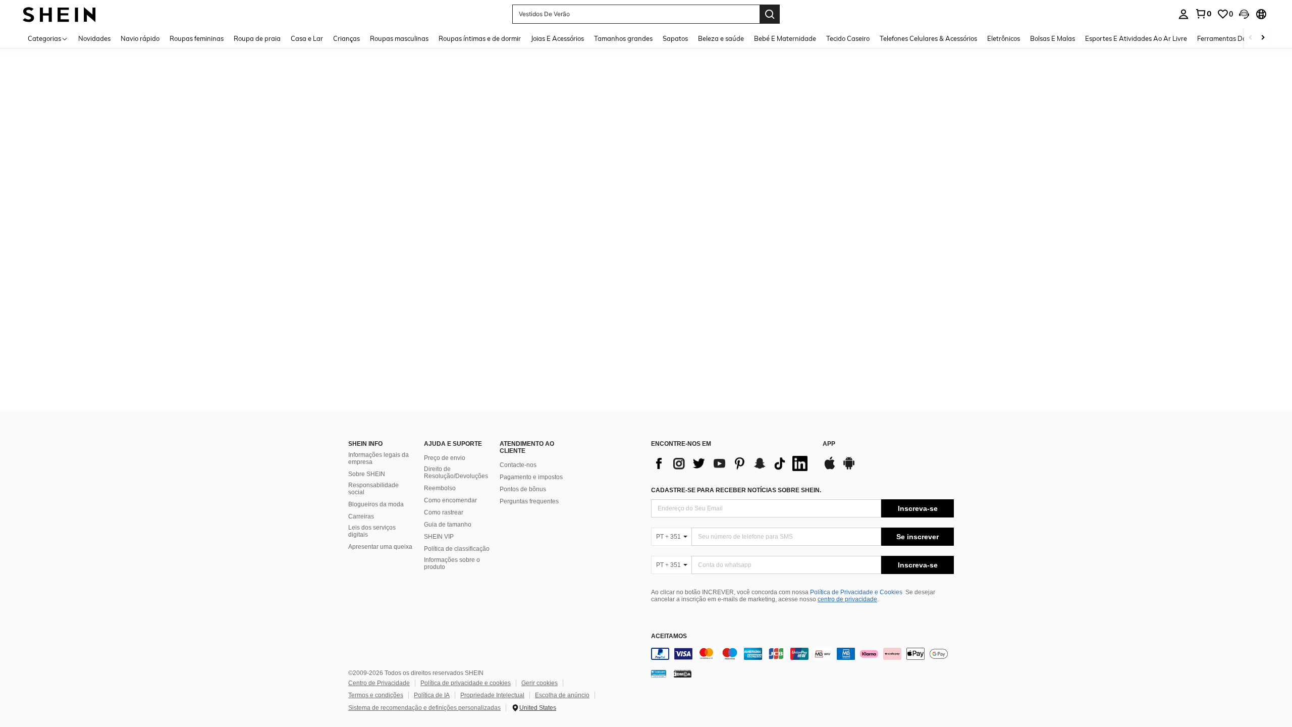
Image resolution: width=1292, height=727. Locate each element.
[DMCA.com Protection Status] (682, 673)
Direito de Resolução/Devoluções (456, 472)
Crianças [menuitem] (346, 38)
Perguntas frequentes (529, 501)
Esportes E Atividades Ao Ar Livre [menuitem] (1136, 38)
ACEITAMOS (669, 636)
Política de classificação (457, 548)
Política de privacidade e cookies (465, 683)
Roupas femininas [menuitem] (197, 38)
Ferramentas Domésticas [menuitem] (1234, 38)
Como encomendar (450, 500)
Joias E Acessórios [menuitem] (557, 38)
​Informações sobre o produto (452, 563)
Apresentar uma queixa (380, 546)
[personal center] (1183, 14)
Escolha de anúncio (562, 695)
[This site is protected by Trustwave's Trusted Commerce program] (658, 673)
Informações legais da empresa (378, 458)
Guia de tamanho (447, 524)
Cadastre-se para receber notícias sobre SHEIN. (736, 490)
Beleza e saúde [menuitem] (721, 38)
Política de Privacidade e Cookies (856, 592)
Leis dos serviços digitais (372, 531)
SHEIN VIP (439, 536)
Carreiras (361, 516)
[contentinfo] (802, 654)
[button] (1244, 14)
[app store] (830, 468)
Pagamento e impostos (531, 477)
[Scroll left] (1250, 38)
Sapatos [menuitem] (675, 38)
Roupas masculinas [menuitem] (399, 38)
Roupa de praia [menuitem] (257, 38)
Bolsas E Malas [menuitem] (1052, 38)
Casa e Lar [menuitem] (307, 38)
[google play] (849, 468)
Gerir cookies (539, 683)
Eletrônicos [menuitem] (1003, 38)
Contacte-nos (518, 465)
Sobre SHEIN (366, 474)
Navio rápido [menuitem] (140, 38)
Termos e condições (375, 695)
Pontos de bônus (523, 489)
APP (829, 444)
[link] (1203, 14)
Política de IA (432, 695)
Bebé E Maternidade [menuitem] (785, 38)
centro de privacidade (847, 599)
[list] (732, 463)
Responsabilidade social (373, 489)
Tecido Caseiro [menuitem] (848, 38)
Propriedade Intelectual (492, 695)
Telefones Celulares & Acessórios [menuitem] (928, 38)
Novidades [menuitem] (94, 38)
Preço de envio (444, 457)
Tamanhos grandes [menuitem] (623, 38)
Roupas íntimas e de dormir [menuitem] (480, 38)
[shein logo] (59, 14)
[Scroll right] (1262, 38)
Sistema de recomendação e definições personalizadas (424, 707)
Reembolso (440, 488)
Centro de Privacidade (379, 683)
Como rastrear (443, 512)
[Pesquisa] (770, 14)
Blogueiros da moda (376, 504)
